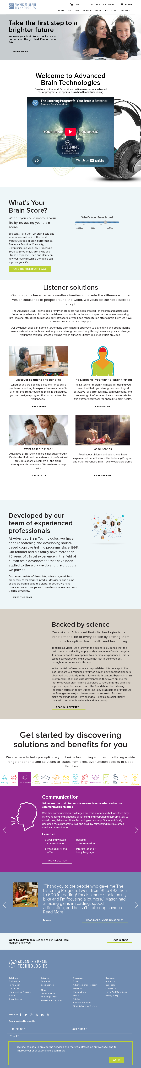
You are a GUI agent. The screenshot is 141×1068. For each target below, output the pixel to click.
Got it (116, 1060)
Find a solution (57, 861)
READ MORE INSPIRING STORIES (104, 920)
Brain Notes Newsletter (22, 1021)
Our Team (110, 985)
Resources (110, 11)
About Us (110, 981)
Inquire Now (120, 940)
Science (87, 11)
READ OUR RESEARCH (68, 707)
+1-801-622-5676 (105, 4)
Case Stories (102, 475)
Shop (98, 11)
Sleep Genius (15, 999)
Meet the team (22, 597)
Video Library (79, 992)
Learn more (59, 1050)
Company (125, 11)
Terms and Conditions (116, 992)
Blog (75, 981)
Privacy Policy (111, 996)
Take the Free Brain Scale (29, 269)
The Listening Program (20, 992)
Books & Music (48, 993)
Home (61, 11)
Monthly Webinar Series (85, 1006)
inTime (12, 996)
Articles (76, 999)
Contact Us (38, 475)
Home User (14, 985)
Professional (15, 981)
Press (76, 996)
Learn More (20, 51)
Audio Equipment (49, 997)
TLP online (14, 989)
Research (45, 981)
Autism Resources (82, 1003)
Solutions (74, 11)
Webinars (78, 989)
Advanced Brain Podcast (85, 985)
